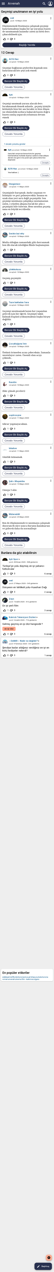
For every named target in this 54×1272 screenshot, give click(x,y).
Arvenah (14, 3)
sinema (18, 979)
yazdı (12, 21)
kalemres (30, 979)
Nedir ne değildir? (29, 641)
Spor (15, 559)
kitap (33, 977)
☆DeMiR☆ (14, 641)
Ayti (11, 559)
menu (3, 4)
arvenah (11, 979)
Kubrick (13, 617)
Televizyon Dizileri (26, 617)
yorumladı (16, 150)
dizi (16, 977)
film (23, 979)
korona (45, 977)
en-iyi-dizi (9, 629)
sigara (36, 979)
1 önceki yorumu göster (14, 144)
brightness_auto (49, 1257)
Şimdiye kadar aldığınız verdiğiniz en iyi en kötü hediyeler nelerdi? (25, 649)
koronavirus (23, 977)
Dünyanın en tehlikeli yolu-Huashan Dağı (24, 587)
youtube (38, 977)
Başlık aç (43, 1266)
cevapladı (12, 62)
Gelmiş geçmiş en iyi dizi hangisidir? (22, 623)
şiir (29, 977)
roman (5, 979)
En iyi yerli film (10, 605)
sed (11, 580)
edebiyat (6, 977)
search (44, 4)
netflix (12, 977)
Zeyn (11, 599)
